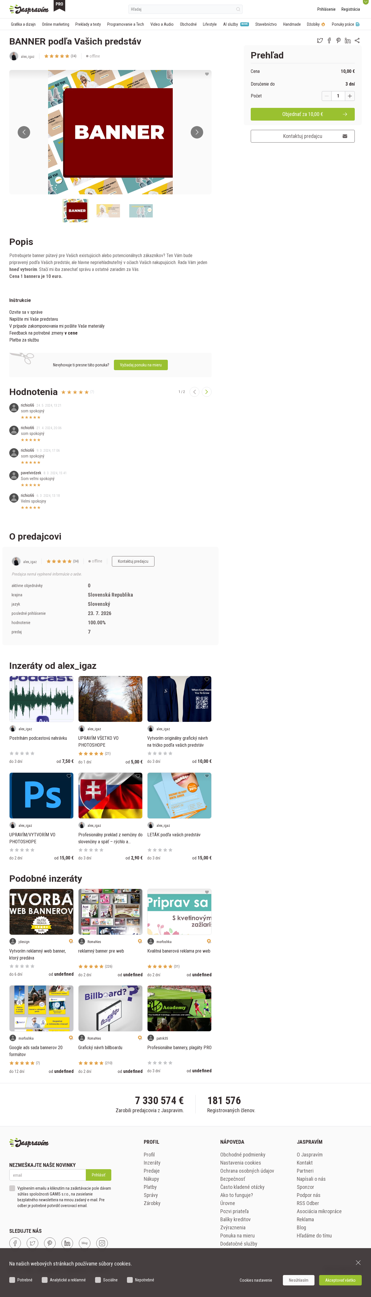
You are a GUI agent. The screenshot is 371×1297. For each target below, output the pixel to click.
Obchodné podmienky (242, 1155)
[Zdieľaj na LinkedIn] (347, 40)
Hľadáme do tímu (314, 1236)
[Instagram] (102, 1243)
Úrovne (227, 1203)
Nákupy (151, 1179)
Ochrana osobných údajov (247, 1171)
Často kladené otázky (242, 1187)
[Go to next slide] (197, 132)
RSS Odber (308, 1203)
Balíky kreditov (235, 1219)
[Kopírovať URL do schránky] (357, 40)
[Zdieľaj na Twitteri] (320, 40)
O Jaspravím (310, 1155)
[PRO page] (59, 6)
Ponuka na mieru (237, 1236)
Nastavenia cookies (240, 1163)
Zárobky (152, 1203)
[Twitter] (32, 1243)
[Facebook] (15, 1243)
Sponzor (305, 1187)
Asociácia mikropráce (319, 1211)
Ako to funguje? (236, 1195)
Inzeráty (152, 1163)
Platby (150, 1187)
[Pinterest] (50, 1243)
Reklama (305, 1219)
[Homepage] (29, 9)
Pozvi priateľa (234, 1211)
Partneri (305, 1171)
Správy (151, 1195)
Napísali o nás (311, 1179)
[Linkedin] (67, 1243)
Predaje (152, 1171)
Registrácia (350, 9)
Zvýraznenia (232, 1227)
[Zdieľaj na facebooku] (329, 40)
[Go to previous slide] (24, 132)
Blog (301, 1227)
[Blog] (84, 1243)
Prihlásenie (326, 9)
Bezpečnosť (232, 1179)
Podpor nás (309, 1195)
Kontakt (305, 1163)
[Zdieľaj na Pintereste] (338, 40)
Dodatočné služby (238, 1244)
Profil (149, 1155)
